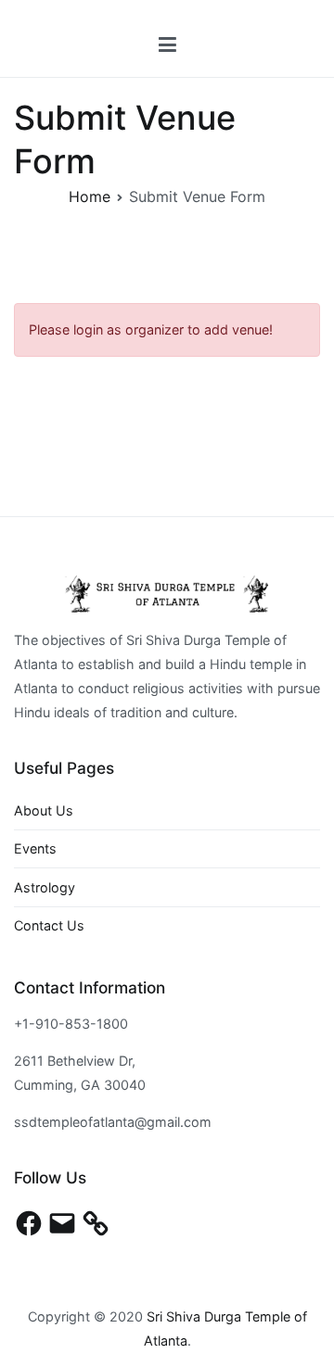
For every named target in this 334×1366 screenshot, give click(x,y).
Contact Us (49, 925)
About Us (43, 810)
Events (35, 848)
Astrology (44, 887)
